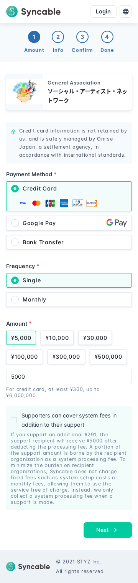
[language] (126, 11)
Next (102, 530)
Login (103, 11)
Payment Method (31, 174)
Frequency (22, 266)
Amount (19, 323)
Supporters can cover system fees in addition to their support (69, 420)
